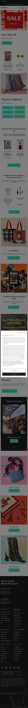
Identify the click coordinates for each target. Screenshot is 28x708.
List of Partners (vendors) (7, 365)
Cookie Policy (21, 356)
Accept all (14, 374)
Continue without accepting (21, 332)
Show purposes (14, 370)
